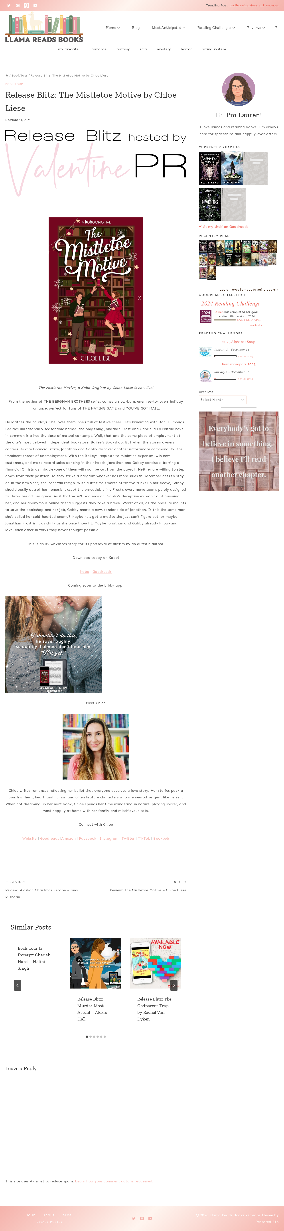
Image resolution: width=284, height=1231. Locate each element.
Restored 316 (267, 1222)
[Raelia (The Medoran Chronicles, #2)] (220, 247)
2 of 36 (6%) (245, 378)
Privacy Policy (48, 1221)
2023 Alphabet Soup (238, 341)
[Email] (35, 5)
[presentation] (95, 963)
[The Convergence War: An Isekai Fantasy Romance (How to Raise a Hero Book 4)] (220, 260)
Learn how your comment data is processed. (114, 1181)
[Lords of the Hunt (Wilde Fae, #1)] (211, 246)
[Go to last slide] (17, 985)
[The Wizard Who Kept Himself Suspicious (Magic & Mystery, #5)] (229, 246)
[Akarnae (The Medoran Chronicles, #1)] (237, 246)
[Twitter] (8, 5)
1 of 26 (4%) (245, 356)
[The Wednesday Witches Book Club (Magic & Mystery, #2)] (263, 246)
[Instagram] (17, 5)
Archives (206, 392)
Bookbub (161, 838)
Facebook (88, 838)
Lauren (218, 312)
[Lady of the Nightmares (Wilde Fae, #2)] (203, 246)
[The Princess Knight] (203, 272)
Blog (136, 27)
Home (31, 1215)
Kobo (84, 571)
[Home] (6, 75)
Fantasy (123, 49)
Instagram (109, 838)
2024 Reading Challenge (230, 303)
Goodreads (102, 571)
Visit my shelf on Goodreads (223, 227)
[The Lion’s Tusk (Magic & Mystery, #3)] (255, 246)
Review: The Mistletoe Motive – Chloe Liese (148, 886)
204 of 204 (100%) (248, 320)
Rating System (214, 49)
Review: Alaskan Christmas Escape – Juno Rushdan (41, 889)
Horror (186, 49)
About (49, 1215)
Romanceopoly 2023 (239, 364)
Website (29, 838)
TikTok (144, 838)
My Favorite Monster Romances (254, 5)
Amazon (68, 838)
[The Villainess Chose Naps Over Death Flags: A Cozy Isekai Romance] (255, 260)
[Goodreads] (26, 5)
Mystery (164, 49)
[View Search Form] (276, 27)
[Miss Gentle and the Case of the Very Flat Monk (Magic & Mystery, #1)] (203, 259)
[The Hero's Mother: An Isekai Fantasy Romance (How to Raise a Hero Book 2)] (237, 260)
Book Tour (14, 84)
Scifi (143, 49)
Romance (98, 49)
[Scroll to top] (273, 1214)
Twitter (128, 838)
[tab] (87, 1037)
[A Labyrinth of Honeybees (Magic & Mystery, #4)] (246, 246)
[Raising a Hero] (263, 260)
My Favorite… (70, 49)
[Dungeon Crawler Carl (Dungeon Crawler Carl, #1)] (211, 260)
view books (256, 325)
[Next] (174, 985)
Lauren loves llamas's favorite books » (249, 290)
